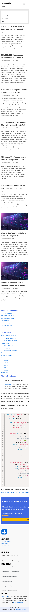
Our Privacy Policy (6, 558)
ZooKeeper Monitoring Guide (8, 586)
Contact (14, 558)
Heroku (6, 370)
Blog (3, 21)
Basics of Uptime (6, 15)
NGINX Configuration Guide (8, 566)
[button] (24, 4)
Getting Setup (5, 343)
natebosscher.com (5, 545)
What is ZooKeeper (6, 313)
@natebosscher (5, 543)
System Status (20, 558)
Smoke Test (7, 348)
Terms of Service (12, 561)
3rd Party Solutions (6, 325)
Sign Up (13, 555)
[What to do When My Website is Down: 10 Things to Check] (14, 230)
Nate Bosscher (7, 32)
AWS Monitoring (5, 320)
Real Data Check (8, 345)
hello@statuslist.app (6, 541)
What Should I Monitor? (10, 340)
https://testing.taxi (18, 602)
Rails (5, 367)
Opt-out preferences (22, 561)
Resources (4, 561)
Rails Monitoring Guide (7, 581)
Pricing (8, 555)
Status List (7, 3)
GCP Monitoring (5, 323)
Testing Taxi (4, 596)
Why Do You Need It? (10, 338)
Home (3, 555)
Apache (6, 363)
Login (18, 555)
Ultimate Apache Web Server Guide (9, 576)
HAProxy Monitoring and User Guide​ (9, 590)
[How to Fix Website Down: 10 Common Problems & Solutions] (14, 279)
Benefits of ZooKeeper (7, 315)
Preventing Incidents (6, 355)
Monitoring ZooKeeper (9, 310)
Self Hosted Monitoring (7, 318)
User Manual (5, 18)
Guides (3, 12)
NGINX (6, 360)
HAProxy (6, 365)
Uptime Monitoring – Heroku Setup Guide (10, 571)
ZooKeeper (7, 384)
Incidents (3, 353)
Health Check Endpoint (10, 350)
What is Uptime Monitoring (8, 336)
